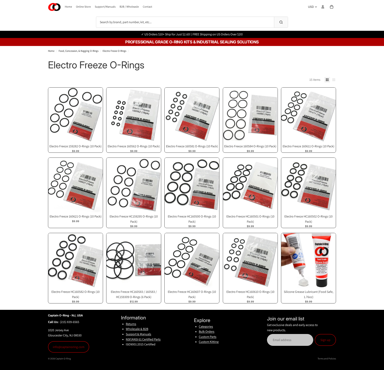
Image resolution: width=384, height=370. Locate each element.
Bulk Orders (206, 331)
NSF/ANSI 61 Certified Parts (143, 339)
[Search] (281, 22)
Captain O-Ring (63, 358)
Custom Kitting (209, 342)
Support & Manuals (138, 334)
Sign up (325, 340)
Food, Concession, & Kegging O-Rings (78, 51)
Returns (131, 324)
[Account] (322, 6)
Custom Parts (207, 337)
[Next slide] (155, 260)
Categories (206, 326)
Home (51, 51)
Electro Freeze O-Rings (114, 51)
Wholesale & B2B (137, 329)
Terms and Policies (327, 358)
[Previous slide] (112, 260)
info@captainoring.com (68, 347)
